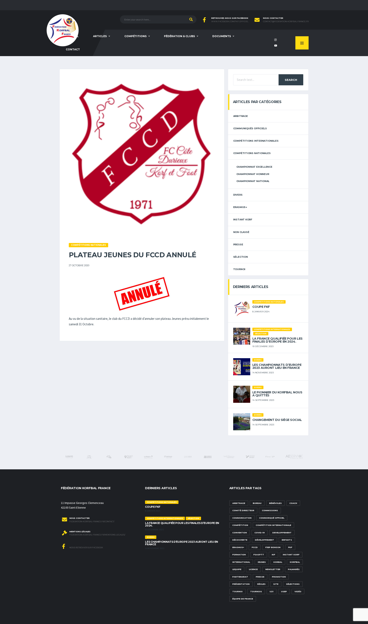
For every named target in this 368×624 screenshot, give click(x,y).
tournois (256, 591)
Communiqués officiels (250, 128)
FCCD (255, 547)
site (275, 584)
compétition (240, 525)
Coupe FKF (261, 307)
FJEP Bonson (272, 547)
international (241, 562)
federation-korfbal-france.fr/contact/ (91, 522)
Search (291, 79)
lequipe (236, 569)
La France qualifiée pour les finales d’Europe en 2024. (277, 340)
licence (253, 569)
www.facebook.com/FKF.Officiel (229, 21)
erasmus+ (240, 207)
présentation (241, 584)
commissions (270, 510)
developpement (282, 532)
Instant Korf (242, 219)
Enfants (287, 540)
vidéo (298, 591)
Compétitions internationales (256, 140)
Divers (238, 194)
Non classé (241, 232)
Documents (221, 36)
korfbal (295, 562)
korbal (277, 562)
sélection (240, 256)
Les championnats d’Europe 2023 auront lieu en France (277, 366)
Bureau (257, 503)
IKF (273, 554)
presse (260, 577)
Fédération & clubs (179, 36)
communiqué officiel (271, 518)
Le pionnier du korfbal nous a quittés (277, 393)
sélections (293, 584)
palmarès (294, 569)
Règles (261, 584)
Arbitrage (238, 503)
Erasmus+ (238, 547)
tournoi (239, 269)
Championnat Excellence (254, 166)
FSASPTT (258, 554)
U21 (271, 591)
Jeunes (262, 562)
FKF (290, 547)
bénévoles (275, 503)
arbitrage (240, 116)
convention (239, 532)
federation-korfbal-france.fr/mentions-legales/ (97, 535)
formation (239, 554)
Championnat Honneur (252, 174)
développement (264, 540)
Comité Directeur (243, 510)
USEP (284, 591)
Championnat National (253, 181)
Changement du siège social (277, 420)
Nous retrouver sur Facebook (86, 547)
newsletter (272, 569)
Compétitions (135, 36)
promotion (279, 577)
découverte (239, 540)
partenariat (240, 577)
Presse (238, 244)
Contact (73, 49)
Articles (100, 36)
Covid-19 (259, 532)
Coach (293, 503)
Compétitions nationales (252, 153)
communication (242, 518)
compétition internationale (273, 525)
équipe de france (242, 599)
